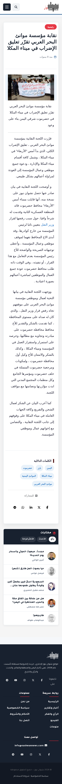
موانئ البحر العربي (43, 484)
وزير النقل (47, 224)
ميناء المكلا (47, 476)
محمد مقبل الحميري (33, 590)
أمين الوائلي (38, 560)
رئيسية (51, 27)
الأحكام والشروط (19, 714)
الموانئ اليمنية (29, 476)
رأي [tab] (52, 539)
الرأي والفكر (52, 714)
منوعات (54, 727)
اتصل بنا (24, 720)
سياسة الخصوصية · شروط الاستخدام (31, 776)
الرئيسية (53, 701)
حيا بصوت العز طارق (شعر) (28, 569)
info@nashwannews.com (29, 746)
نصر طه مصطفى (35, 607)
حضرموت (27, 468)
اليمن (49, 468)
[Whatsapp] (23, 506)
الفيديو (54, 720)
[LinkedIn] (31, 506)
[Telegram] (15, 506)
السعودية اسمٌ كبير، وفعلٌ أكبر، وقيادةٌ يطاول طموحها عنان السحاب (25, 586)
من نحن (25, 701)
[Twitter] (39, 506)
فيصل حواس (37, 573)
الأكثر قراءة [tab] (28, 539)
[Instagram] (24, 680)
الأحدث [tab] (42, 539)
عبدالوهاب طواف (35, 620)
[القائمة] (7, 7)
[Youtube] (16, 680)
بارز (39, 468)
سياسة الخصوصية (18, 708)
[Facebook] (47, 506)
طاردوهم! (38, 615)
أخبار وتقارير (51, 708)
